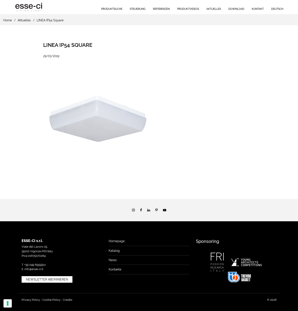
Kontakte (115, 269)
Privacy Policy (31, 299)
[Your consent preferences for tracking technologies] (7, 303)
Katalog (114, 250)
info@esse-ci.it (33, 269)
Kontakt (258, 9)
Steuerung (138, 9)
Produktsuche (111, 9)
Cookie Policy (51, 299)
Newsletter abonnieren (47, 279)
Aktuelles (213, 9)
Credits (67, 299)
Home (7, 20)
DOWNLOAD (236, 9)
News (113, 260)
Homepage (117, 241)
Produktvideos (188, 9)
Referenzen (161, 9)
